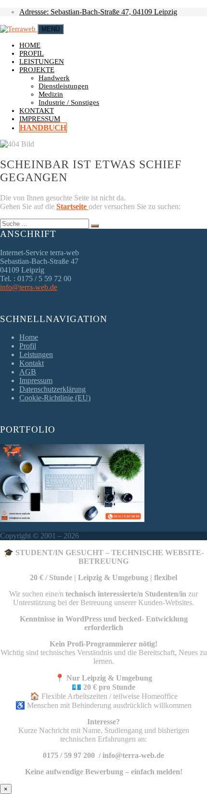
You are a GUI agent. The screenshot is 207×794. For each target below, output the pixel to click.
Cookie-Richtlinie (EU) (55, 398)
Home (29, 45)
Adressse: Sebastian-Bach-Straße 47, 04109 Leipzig (98, 12)
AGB (27, 372)
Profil (31, 53)
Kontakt (36, 110)
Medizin (51, 94)
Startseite (72, 206)
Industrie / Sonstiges (69, 102)
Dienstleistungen (64, 86)
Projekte (36, 70)
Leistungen (41, 61)
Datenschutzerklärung (52, 389)
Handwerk (54, 78)
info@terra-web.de (28, 287)
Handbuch (43, 127)
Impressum (39, 119)
